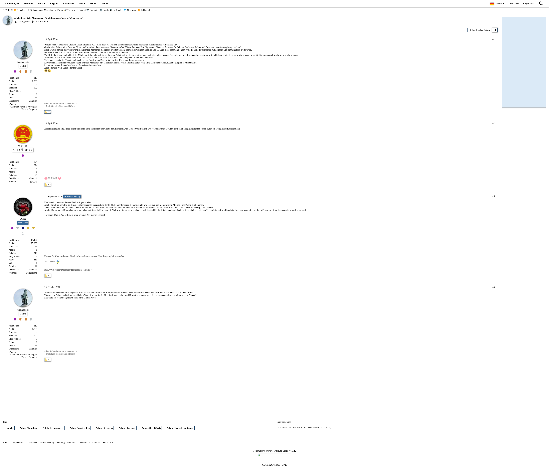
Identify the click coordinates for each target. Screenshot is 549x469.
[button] (497, 3)
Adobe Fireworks (104, 428)
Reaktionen (14, 78)
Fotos (11, 94)
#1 (493, 39)
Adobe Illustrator (127, 428)
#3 (493, 196)
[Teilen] (495, 30)
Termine (12, 266)
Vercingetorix (24, 21)
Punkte (12, 81)
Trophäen (13, 84)
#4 (493, 287)
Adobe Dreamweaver (53, 428)
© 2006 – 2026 (274, 465)
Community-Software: (274, 451)
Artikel (12, 172)
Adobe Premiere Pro (80, 428)
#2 (493, 123)
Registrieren (528, 3)
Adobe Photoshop (28, 428)
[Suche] (541, 3)
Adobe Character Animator (180, 428)
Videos (12, 97)
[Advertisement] (250, 387)
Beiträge (12, 87)
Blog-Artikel (14, 91)
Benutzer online (284, 422)
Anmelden (514, 3)
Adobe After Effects (151, 428)
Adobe (10, 428)
